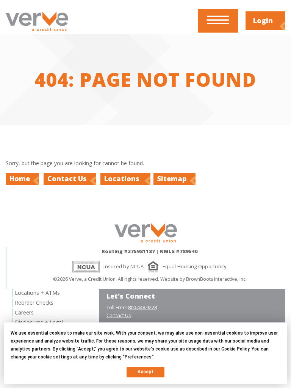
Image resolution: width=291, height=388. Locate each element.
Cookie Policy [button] (235, 349)
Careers (24, 312)
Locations (122, 178)
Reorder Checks (34, 302)
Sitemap (171, 178)
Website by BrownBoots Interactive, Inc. (203, 279)
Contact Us (67, 178)
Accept (145, 371)
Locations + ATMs (37, 292)
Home (19, 178)
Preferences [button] (138, 357)
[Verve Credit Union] (37, 32)
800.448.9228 (142, 307)
